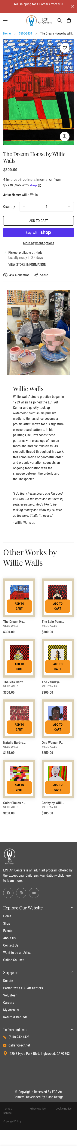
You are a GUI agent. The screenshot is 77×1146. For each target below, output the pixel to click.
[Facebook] (8, 893)
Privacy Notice (38, 1108)
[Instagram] (21, 893)
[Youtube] (34, 893)
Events (7, 931)
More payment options (38, 243)
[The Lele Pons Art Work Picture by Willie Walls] (57, 598)
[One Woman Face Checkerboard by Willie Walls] (57, 719)
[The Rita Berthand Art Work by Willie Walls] (19, 658)
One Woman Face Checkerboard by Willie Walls (53, 743)
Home (7, 33)
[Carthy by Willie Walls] (57, 779)
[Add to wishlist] (65, 48)
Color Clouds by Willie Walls (14, 803)
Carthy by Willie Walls (53, 803)
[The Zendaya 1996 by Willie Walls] (57, 658)
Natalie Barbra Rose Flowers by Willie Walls (14, 743)
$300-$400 (25, 33)
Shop (6, 923)
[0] (69, 20)
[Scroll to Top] (69, 1123)
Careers (8, 1003)
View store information (27, 265)
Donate (8, 981)
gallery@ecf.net (19, 1045)
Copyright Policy (12, 1121)
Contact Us (10, 945)
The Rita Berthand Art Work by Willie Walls (14, 682)
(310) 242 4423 (19, 1037)
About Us (9, 938)
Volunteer (10, 995)
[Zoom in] (65, 136)
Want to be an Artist (17, 953)
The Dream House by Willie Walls (14, 622)
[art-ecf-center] (38, 20)
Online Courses (13, 960)
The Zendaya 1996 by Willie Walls (53, 682)
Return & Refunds (15, 1017)
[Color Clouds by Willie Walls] (19, 779)
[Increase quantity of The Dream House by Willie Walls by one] (69, 206)
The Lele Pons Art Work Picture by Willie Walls (53, 622)
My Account (11, 1010)
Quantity (9, 207)
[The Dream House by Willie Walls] (19, 598)
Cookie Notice (63, 1108)
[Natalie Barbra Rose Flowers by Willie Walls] (19, 719)
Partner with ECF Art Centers (23, 988)
